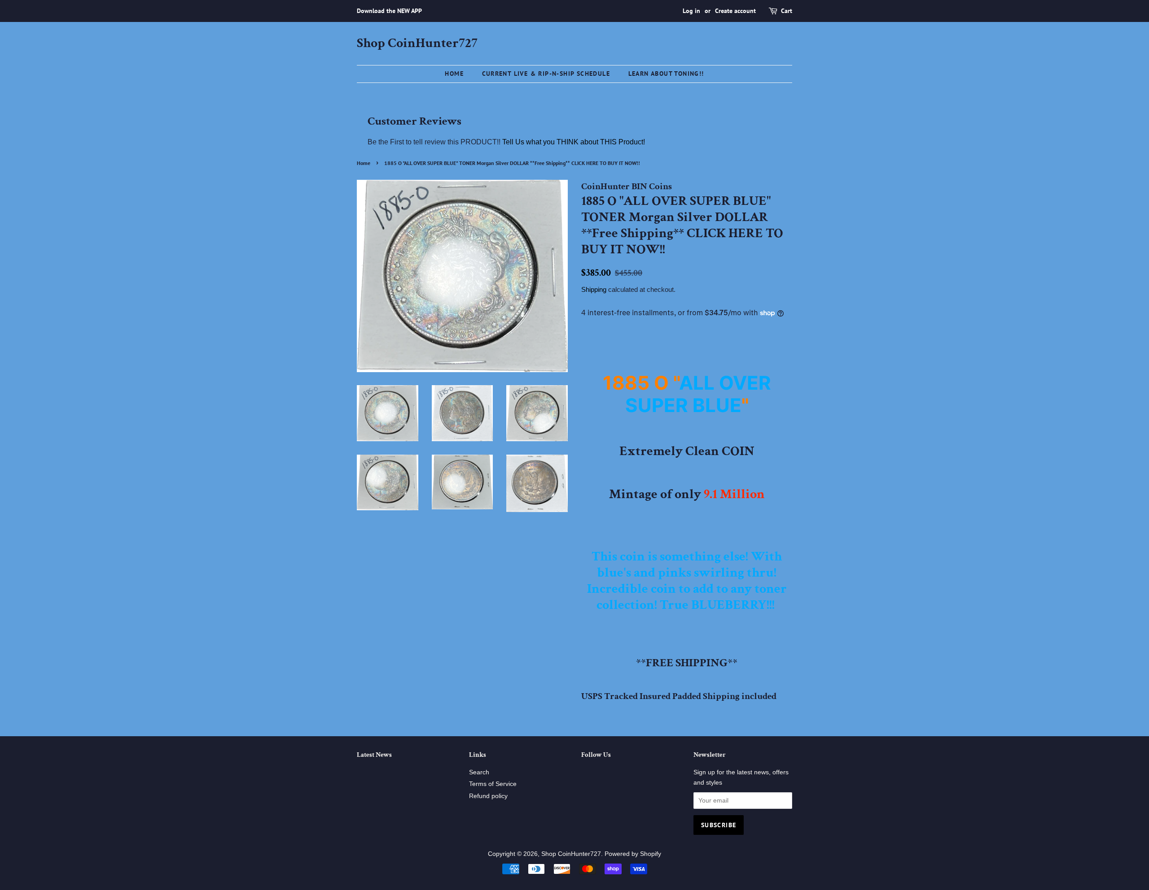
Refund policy (488, 796)
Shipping (593, 289)
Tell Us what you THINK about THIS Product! (573, 142)
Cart (786, 11)
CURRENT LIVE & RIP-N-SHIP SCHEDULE (546, 73)
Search (479, 772)
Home (454, 73)
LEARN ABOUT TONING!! (666, 73)
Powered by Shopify (633, 854)
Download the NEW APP (389, 11)
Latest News (374, 755)
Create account (735, 11)
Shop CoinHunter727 (417, 43)
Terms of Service (493, 784)
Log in (691, 11)
